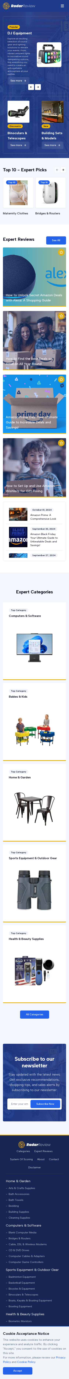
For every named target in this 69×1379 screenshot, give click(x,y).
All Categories (34, 1014)
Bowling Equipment (19, 1306)
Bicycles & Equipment (20, 1288)
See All (56, 240)
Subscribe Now (45, 1103)
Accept (17, 1370)
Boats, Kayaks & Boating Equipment (29, 1300)
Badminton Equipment (21, 1276)
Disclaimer (34, 1167)
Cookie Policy (26, 1362)
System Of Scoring (21, 1159)
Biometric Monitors (19, 1321)
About (41, 1159)
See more (16, 83)
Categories (23, 1151)
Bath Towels (14, 1200)
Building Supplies (17, 1211)
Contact (54, 1159)
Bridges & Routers (18, 1238)
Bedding (12, 1206)
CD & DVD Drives (17, 1250)
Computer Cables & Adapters (25, 1256)
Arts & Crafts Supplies (20, 1188)
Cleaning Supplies (18, 1217)
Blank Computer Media (21, 1232)
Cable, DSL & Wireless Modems (26, 1244)
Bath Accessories (17, 1194)
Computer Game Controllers (24, 1262)
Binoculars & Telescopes (22, 1294)
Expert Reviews (43, 1151)
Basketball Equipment (20, 1282)
